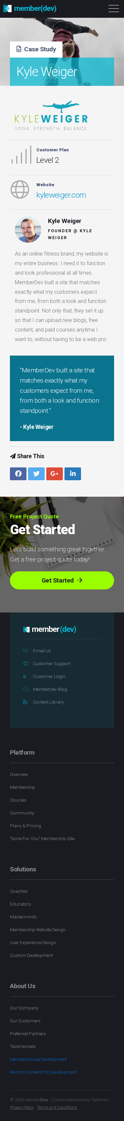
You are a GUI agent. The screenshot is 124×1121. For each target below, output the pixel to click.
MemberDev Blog (50, 689)
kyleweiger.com (61, 195)
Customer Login (49, 676)
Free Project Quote (34, 516)
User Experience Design (33, 942)
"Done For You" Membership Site (42, 838)
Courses (18, 800)
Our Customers (25, 1020)
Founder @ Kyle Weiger (70, 234)
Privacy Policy (22, 1107)
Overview (19, 774)
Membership (22, 787)
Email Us (42, 650)
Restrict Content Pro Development (43, 1072)
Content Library (48, 702)
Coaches (19, 891)
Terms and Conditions (57, 1107)
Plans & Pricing (25, 825)
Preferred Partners (28, 1033)
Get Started (58, 580)
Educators (20, 904)
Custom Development (31, 955)
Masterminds (23, 916)
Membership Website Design (38, 929)
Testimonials (23, 1046)
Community (22, 812)
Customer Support (51, 663)
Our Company (24, 1007)
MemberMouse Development (38, 1059)
